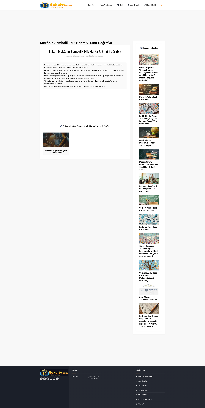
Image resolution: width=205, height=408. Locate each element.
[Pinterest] (57, 379)
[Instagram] (47, 379)
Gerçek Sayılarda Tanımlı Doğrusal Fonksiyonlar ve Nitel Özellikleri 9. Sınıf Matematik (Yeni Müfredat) (148, 74)
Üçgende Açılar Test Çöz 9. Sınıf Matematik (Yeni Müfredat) (148, 277)
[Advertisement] (85, 107)
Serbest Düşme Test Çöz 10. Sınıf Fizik (148, 209)
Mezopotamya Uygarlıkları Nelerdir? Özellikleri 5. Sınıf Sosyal (148, 166)
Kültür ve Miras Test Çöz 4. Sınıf (148, 228)
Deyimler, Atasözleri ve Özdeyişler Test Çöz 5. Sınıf (148, 189)
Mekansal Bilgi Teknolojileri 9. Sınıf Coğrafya (56, 152)
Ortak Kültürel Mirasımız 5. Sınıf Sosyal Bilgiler (146, 143)
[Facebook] (41, 379)
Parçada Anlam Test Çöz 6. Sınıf (148, 98)
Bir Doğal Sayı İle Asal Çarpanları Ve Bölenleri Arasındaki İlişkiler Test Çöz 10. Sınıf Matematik (148, 321)
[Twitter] (44, 379)
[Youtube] (54, 379)
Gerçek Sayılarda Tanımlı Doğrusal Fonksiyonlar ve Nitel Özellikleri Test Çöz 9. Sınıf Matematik (148, 251)
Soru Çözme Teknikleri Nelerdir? (148, 298)
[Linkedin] (51, 379)
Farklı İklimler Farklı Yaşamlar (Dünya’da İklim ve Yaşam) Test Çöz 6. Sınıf (148, 120)
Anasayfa (69, 56)
